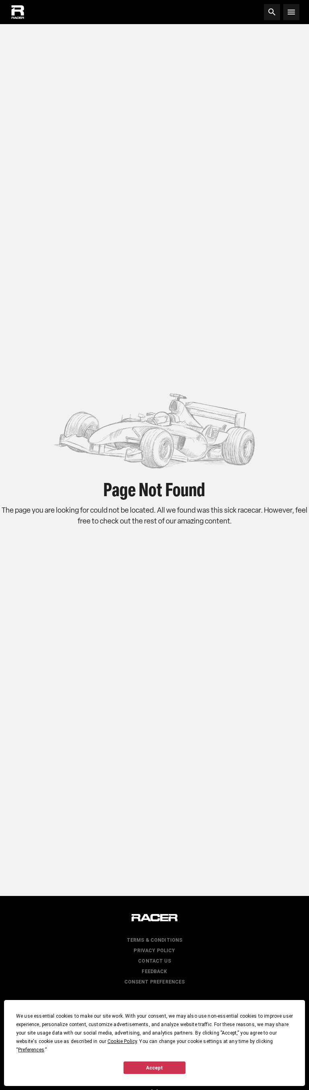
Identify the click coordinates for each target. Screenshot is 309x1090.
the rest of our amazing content (181, 521)
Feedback (154, 971)
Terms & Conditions (155, 940)
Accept (154, 1068)
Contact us (154, 961)
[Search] (272, 12)
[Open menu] (291, 12)
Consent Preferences (154, 982)
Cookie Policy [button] (122, 1041)
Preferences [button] (31, 1050)
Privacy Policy (154, 950)
